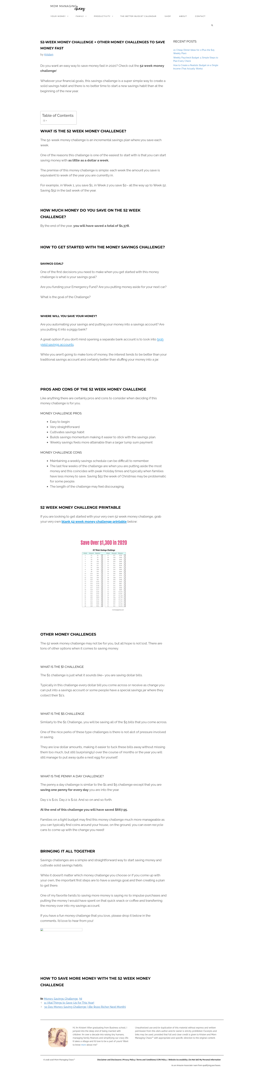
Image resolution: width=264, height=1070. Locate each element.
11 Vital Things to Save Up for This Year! (69, 1002)
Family (80, 16)
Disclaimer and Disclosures (109, 1060)
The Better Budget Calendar (138, 16)
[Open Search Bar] (212, 25)
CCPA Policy (161, 1060)
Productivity (102, 16)
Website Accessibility (178, 1060)
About (183, 16)
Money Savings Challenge (61, 998)
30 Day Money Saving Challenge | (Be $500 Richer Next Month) (85, 1006)
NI (80, 998)
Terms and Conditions (145, 1060)
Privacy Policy (129, 1060)
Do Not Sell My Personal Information (205, 1060)
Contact (200, 16)
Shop (168, 16)
